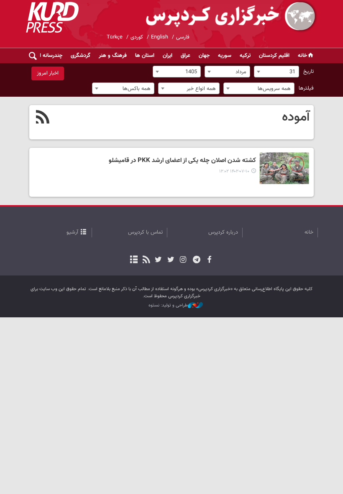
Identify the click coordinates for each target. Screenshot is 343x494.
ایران (167, 55)
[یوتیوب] (158, 260)
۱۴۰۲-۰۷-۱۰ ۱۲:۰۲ (234, 171)
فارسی (182, 37)
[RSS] (42, 118)
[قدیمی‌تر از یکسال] (284, 168)
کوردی (137, 37)
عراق (185, 55)
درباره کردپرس (223, 232)
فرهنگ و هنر (113, 55)
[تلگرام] (197, 260)
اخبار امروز (48, 73)
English (159, 37)
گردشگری (80, 55)
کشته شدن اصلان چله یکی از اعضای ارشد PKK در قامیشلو (182, 160)
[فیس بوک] (209, 260)
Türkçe (115, 37)
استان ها (144, 55)
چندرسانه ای (49, 55)
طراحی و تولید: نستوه (168, 305)
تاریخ (308, 71)
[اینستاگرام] (183, 260)
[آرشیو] (134, 260)
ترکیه (245, 55)
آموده (296, 117)
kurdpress (218, 16)
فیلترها (306, 88)
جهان (204, 55)
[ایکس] (170, 260)
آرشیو (72, 232)
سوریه (224, 55)
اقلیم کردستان (274, 55)
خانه (302, 55)
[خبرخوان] (146, 260)
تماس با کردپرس (145, 232)
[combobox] (276, 71)
